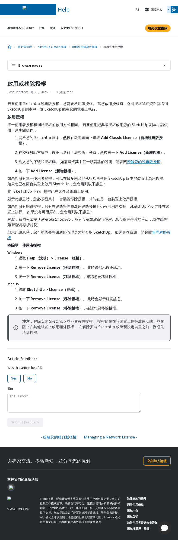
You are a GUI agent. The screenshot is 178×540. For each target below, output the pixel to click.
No (29, 378)
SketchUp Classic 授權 (52, 47)
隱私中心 (132, 510)
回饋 (10, 389)
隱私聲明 (132, 516)
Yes (14, 378)
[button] (164, 527)
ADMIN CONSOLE (72, 28)
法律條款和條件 (136, 498)
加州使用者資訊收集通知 (142, 523)
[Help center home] (9, 47)
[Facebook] (11, 487)
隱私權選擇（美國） (139, 529)
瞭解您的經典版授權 (84, 47)
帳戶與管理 (25, 47)
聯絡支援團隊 (158, 28)
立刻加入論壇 (157, 461)
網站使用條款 (135, 504)
